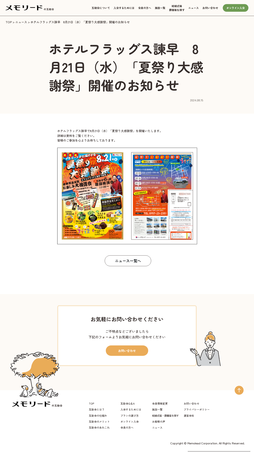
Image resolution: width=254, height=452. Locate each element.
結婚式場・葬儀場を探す (165, 415)
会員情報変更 (160, 403)
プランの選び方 (129, 415)
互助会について (101, 8)
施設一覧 (160, 8)
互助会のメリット (99, 421)
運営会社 (189, 415)
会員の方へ (144, 8)
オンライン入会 (235, 8)
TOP (9, 22)
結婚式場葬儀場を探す (177, 8)
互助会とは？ (97, 409)
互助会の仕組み (98, 415)
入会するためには (124, 8)
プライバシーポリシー (197, 409)
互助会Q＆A (127, 403)
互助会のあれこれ (99, 427)
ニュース (193, 8)
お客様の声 (158, 421)
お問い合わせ (210, 8)
